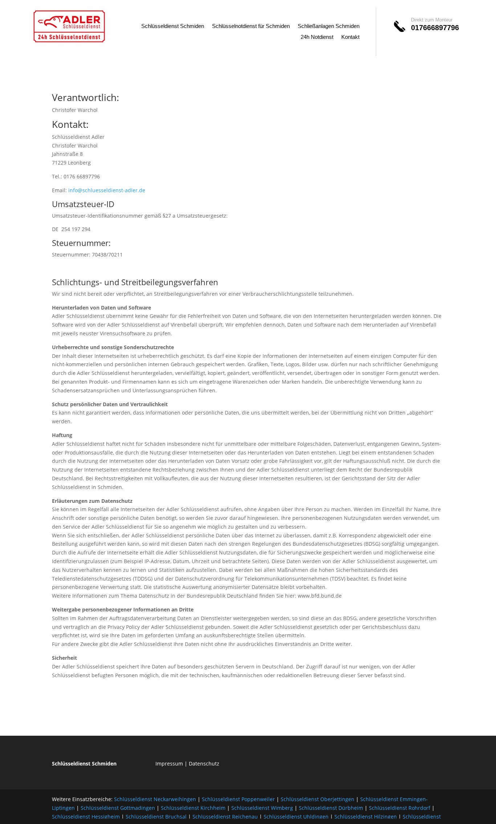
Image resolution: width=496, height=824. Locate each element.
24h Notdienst (317, 37)
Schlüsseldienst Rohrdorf (399, 807)
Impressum (169, 763)
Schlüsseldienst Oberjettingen (317, 799)
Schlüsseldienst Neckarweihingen (155, 799)
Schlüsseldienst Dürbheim (331, 807)
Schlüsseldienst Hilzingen (365, 816)
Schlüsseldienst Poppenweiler (238, 799)
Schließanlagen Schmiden (328, 26)
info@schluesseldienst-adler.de (106, 190)
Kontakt (350, 37)
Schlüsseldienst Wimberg (262, 807)
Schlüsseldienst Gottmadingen (118, 807)
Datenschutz (204, 763)
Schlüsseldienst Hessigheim (86, 816)
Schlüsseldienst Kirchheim (193, 807)
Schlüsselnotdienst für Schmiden (251, 26)
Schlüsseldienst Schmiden (172, 26)
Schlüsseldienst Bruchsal (156, 816)
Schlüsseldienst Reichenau (225, 816)
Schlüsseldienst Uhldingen (296, 816)
